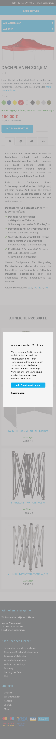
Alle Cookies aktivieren (28, 385)
